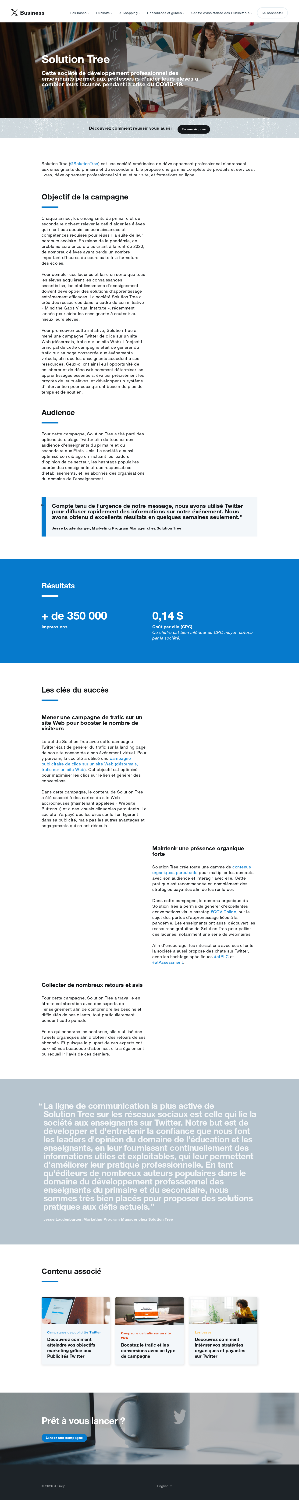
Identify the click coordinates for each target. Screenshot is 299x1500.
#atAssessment (167, 962)
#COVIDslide (223, 911)
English (163, 1486)
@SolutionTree (84, 163)
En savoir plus (194, 129)
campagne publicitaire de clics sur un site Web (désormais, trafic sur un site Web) (90, 764)
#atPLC (221, 956)
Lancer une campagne (64, 1438)
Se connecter (272, 13)
